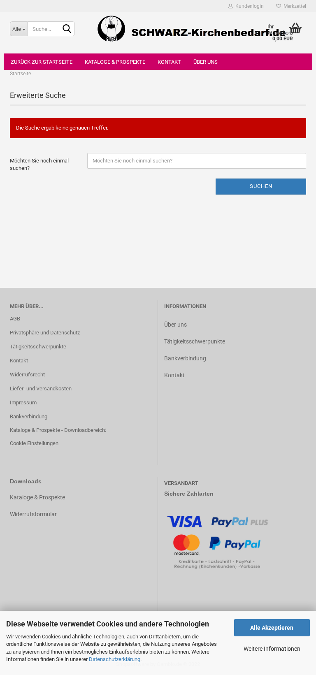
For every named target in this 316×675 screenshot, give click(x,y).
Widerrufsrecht (27, 374)
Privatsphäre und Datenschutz (45, 332)
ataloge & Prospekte (39, 497)
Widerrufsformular (33, 514)
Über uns (205, 62)
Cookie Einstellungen (34, 443)
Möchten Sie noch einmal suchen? (39, 165)
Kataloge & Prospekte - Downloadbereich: (58, 430)
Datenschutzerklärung (114, 659)
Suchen (261, 186)
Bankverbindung (28, 416)
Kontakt (169, 62)
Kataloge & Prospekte (115, 62)
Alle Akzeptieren (271, 627)
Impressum (23, 402)
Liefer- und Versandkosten (41, 388)
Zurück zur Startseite (41, 62)
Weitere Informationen (272, 648)
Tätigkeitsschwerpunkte (38, 346)
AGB (15, 318)
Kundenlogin (248, 6)
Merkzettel (293, 6)
